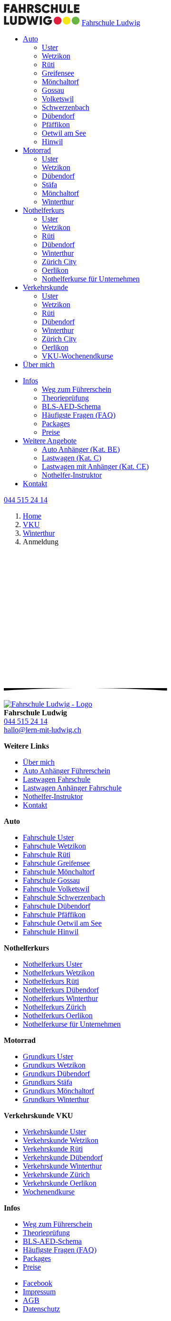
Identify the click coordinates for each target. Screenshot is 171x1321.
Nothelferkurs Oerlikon (58, 1015)
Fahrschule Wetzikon (54, 846)
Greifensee (58, 73)
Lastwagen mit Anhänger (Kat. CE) (95, 466)
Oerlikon (55, 270)
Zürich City (59, 262)
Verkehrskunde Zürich (56, 1175)
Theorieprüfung (65, 398)
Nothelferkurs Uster (52, 964)
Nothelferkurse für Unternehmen (91, 279)
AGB (31, 1300)
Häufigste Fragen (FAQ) (78, 415)
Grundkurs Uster (48, 1056)
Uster (50, 47)
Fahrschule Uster (48, 837)
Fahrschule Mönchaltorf (59, 872)
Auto (30, 39)
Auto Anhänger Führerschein (66, 771)
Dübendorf (58, 116)
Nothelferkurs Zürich (54, 1007)
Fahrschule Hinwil (50, 932)
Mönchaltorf (60, 82)
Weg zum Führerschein (76, 389)
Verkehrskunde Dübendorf (63, 1157)
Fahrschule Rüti (46, 855)
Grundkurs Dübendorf (56, 1074)
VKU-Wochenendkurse (77, 356)
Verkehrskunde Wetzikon (60, 1140)
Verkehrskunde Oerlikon (59, 1183)
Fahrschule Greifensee (56, 863)
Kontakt (35, 484)
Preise (51, 432)
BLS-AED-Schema (71, 406)
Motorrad (37, 150)
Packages (56, 424)
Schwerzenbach (65, 107)
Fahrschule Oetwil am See (62, 923)
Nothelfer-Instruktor (72, 475)
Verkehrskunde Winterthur (62, 1166)
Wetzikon (56, 56)
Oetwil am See (64, 133)
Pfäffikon (56, 124)
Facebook (37, 1283)
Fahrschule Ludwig (111, 23)
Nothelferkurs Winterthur (60, 998)
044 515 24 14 (26, 500)
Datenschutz (41, 1309)
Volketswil (58, 99)
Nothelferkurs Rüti (51, 981)
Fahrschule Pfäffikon (54, 915)
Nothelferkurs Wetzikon (59, 973)
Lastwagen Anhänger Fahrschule (72, 788)
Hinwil (52, 142)
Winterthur (58, 202)
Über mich (39, 364)
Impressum (39, 1292)
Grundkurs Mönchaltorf (58, 1091)
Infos (30, 381)
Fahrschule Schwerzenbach (64, 897)
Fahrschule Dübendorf (56, 906)
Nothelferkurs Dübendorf (61, 990)
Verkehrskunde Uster (54, 1132)
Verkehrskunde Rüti (53, 1149)
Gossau (53, 90)
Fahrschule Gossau (51, 880)
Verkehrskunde (45, 287)
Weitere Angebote (49, 441)
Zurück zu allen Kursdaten (44, 694)
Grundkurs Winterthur (56, 1099)
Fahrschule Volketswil (56, 889)
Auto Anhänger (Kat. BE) (81, 449)
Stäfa (49, 184)
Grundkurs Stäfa (47, 1082)
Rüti (48, 64)
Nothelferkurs (43, 210)
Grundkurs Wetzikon (54, 1065)
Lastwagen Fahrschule (56, 779)
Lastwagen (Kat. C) (71, 458)
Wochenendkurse (49, 1192)
